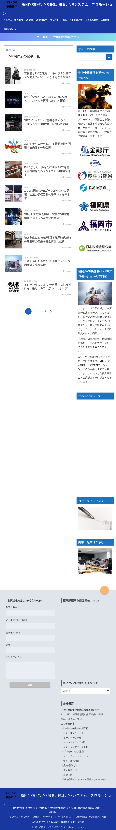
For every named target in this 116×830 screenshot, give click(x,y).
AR (70, 817)
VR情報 (29, 20)
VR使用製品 (41, 20)
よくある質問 (91, 20)
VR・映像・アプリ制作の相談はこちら (58, 37)
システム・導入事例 (13, 20)
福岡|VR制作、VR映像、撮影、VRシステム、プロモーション (56, 796)
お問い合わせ (10, 29)
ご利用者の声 (76, 20)
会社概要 (105, 20)
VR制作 (36, 817)
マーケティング (49, 817)
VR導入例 (63, 817)
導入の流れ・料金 (58, 20)
